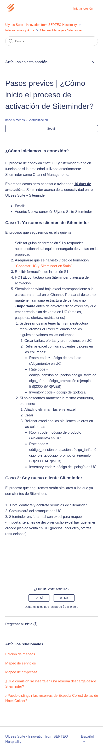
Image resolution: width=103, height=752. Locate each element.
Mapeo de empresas (21, 672)
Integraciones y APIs (19, 30)
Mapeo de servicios (20, 663)
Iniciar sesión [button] (83, 8)
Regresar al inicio (18, 624)
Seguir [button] (51, 128)
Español (87, 736)
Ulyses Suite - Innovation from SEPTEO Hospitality (41, 25)
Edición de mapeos (20, 654)
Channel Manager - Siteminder (61, 30)
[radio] (39, 598)
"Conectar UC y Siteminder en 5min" (43, 266)
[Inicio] (10, 11)
